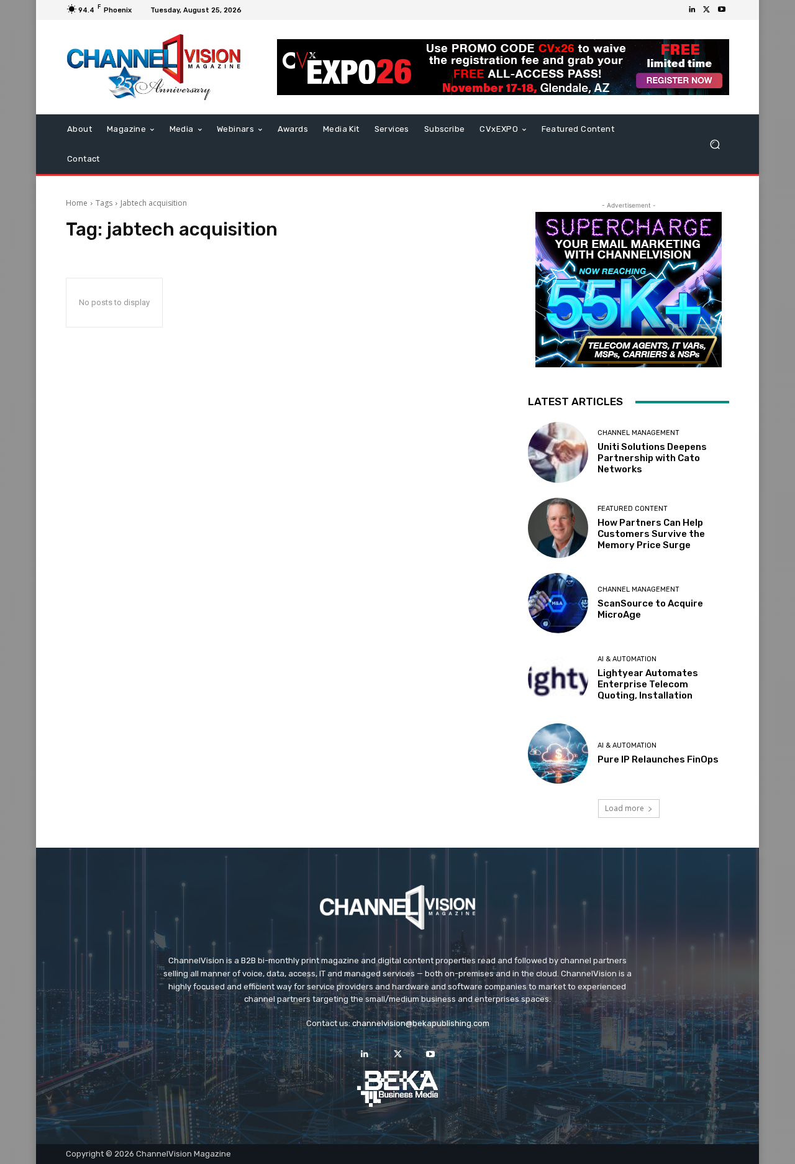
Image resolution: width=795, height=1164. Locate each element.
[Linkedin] (691, 9)
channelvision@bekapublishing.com (420, 1023)
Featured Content (632, 508)
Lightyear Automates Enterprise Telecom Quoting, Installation (647, 684)
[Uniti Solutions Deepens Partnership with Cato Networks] (558, 452)
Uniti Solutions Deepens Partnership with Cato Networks (652, 458)
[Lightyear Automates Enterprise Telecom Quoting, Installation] (558, 678)
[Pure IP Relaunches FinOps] (558, 753)
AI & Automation (626, 659)
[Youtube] (721, 9)
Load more (624, 808)
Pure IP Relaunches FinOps (658, 759)
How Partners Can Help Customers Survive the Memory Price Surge (651, 534)
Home (77, 203)
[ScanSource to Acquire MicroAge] (558, 603)
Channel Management (638, 432)
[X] (706, 9)
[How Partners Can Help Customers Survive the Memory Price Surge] (558, 528)
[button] (714, 144)
